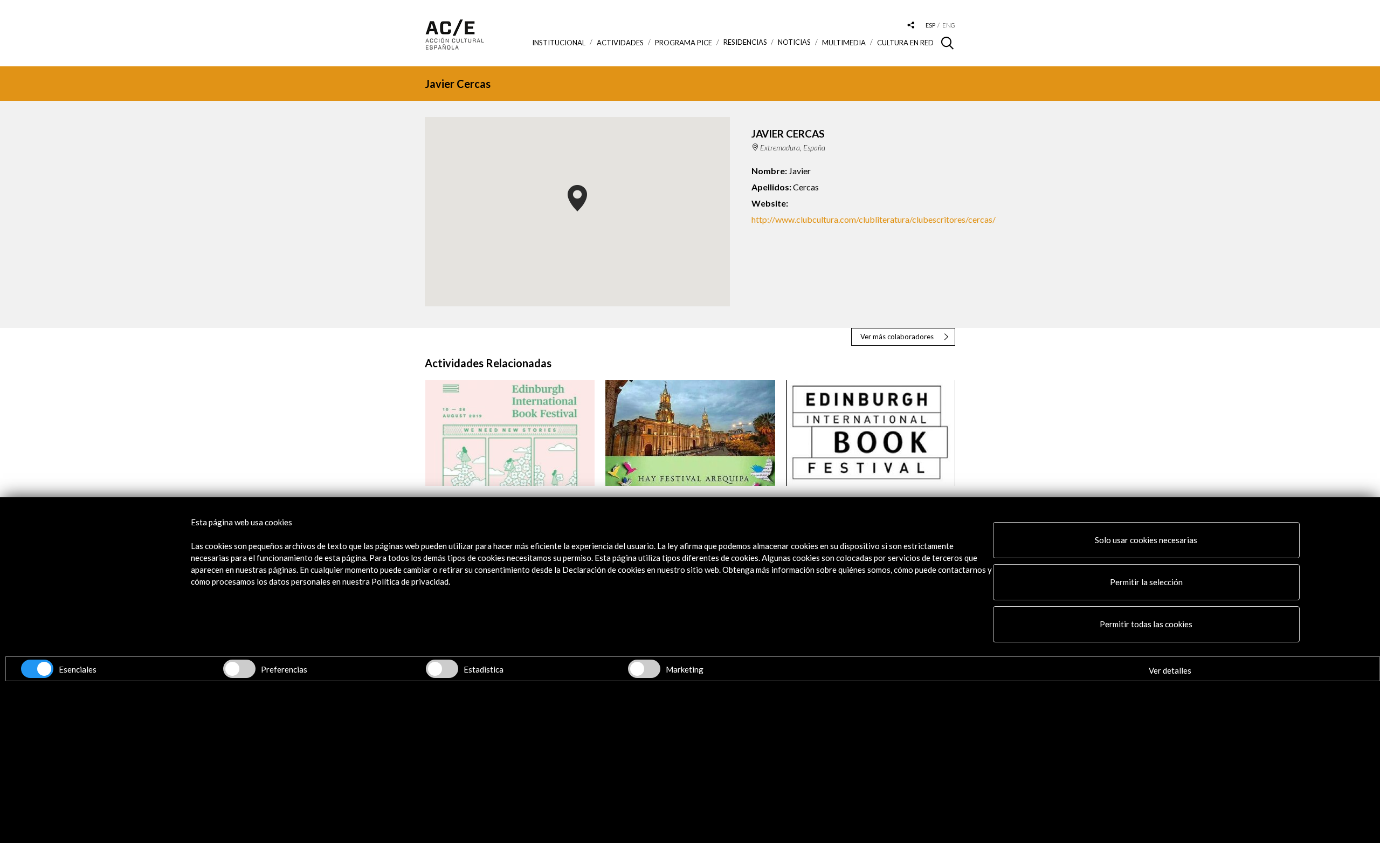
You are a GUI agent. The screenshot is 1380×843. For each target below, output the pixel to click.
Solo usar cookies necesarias (1146, 540)
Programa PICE (683, 42)
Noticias (794, 42)
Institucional (558, 42)
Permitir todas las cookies (1146, 624)
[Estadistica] (442, 669)
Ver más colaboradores (897, 336)
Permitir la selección (1146, 582)
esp (930, 25)
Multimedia (844, 42)
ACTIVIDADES (620, 42)
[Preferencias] (239, 669)
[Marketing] (644, 669)
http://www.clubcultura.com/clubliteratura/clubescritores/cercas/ (873, 219)
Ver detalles (1170, 670)
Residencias (745, 42)
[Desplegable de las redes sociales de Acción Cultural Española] (911, 25)
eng (948, 25)
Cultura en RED (905, 42)
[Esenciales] (37, 669)
